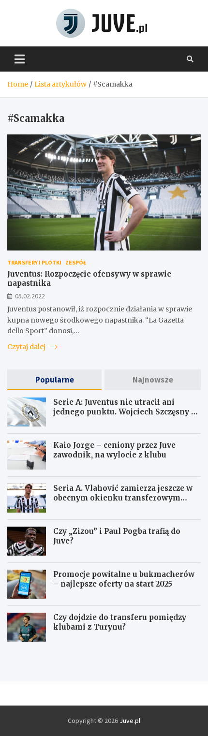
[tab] (54, 379)
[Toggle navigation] (19, 59)
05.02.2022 (30, 296)
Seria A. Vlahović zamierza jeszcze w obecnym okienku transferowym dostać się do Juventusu (123, 498)
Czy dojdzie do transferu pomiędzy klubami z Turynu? (119, 622)
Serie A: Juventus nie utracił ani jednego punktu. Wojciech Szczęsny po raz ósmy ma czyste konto (127, 411)
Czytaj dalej (27, 346)
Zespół (75, 262)
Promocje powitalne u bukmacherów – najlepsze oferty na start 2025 (123, 579)
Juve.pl (129, 720)
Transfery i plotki (34, 262)
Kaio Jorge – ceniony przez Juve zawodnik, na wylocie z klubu (114, 450)
